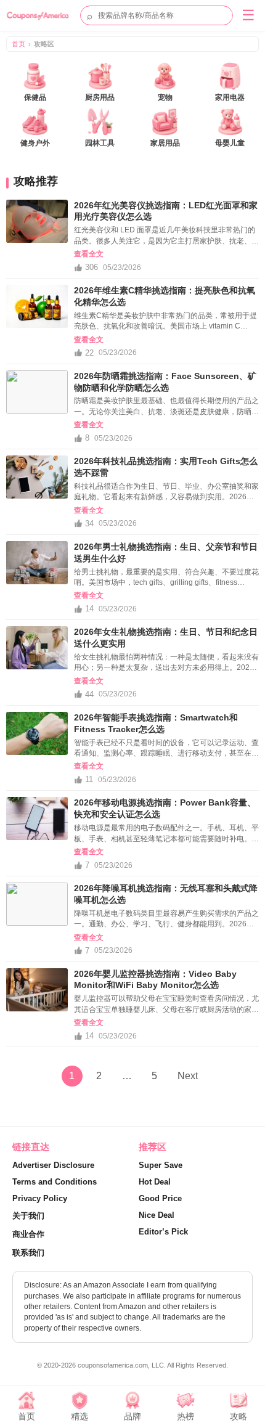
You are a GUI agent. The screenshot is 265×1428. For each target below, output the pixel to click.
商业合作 (28, 1234)
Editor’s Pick (163, 1231)
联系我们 (28, 1252)
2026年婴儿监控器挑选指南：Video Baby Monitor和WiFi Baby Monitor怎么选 (155, 979)
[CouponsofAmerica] (40, 15)
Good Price (160, 1198)
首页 (18, 43)
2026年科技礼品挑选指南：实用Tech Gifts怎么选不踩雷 (166, 467)
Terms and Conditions (54, 1181)
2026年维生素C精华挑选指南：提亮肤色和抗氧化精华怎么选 (164, 296)
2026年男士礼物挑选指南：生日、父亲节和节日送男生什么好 (166, 552)
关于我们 (28, 1215)
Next (187, 1076)
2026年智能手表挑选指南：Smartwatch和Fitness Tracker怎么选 (156, 723)
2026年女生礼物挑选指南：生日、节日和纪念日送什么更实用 (166, 637)
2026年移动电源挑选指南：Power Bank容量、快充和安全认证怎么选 (165, 808)
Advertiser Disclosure (53, 1165)
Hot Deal (155, 1181)
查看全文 (89, 254)
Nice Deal (156, 1215)
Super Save (160, 1165)
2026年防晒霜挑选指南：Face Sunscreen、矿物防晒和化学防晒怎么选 (165, 382)
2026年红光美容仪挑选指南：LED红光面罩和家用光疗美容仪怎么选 (166, 211)
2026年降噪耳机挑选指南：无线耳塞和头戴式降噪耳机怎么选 (166, 894)
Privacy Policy (39, 1198)
